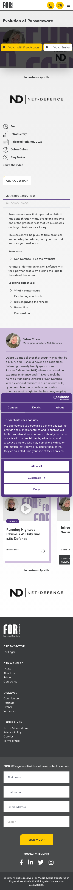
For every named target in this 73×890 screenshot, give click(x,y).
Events (8, 707)
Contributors (11, 698)
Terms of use (12, 740)
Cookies (8, 736)
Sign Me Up (36, 839)
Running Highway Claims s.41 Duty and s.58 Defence (23, 534)
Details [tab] (36, 407)
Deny (36, 489)
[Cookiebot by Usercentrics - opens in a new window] (53, 397)
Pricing (8, 677)
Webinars (10, 711)
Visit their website (44, 259)
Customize (34, 477)
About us (9, 673)
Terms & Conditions (16, 728)
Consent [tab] (13, 407)
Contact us (10, 681)
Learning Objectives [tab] (21, 195)
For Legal (9, 652)
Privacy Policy (12, 732)
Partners (9, 702)
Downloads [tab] (20, 203)
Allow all (36, 466)
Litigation (12, 521)
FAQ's (7, 669)
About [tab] (60, 407)
